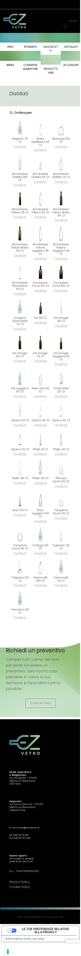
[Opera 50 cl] (61, 409)
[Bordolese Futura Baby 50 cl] (20, 233)
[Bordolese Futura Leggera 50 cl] (61, 233)
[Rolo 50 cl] (20, 499)
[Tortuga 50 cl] (40, 534)
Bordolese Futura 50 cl (40, 210)
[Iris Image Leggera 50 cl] (61, 341)
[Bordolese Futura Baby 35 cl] (61, 197)
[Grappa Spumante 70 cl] (20, 306)
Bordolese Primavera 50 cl (20, 285)
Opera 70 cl (20, 449)
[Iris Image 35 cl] (61, 306)
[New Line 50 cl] (40, 377)
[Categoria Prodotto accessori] (71, 60)
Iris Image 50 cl (20, 354)
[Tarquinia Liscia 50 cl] (20, 534)
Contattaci (40, 703)
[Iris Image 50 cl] (20, 341)
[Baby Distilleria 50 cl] (40, 127)
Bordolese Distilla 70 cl (61, 175)
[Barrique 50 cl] (61, 127)
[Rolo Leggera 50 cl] (40, 499)
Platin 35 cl (20, 478)
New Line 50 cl (40, 390)
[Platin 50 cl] (40, 466)
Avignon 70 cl (20, 140)
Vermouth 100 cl (40, 579)
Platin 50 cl (40, 478)
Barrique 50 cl (61, 140)
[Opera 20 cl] (20, 409)
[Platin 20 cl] (61, 438)
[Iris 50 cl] (40, 306)
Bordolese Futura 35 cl (20, 210)
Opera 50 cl (61, 420)
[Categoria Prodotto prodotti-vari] (50, 66)
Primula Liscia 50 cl (61, 479)
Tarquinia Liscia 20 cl (61, 511)
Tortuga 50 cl (40, 547)
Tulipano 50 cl (20, 579)
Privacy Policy (19, 882)
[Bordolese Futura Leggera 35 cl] (40, 233)
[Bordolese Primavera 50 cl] (20, 271)
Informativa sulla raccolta (24, 938)
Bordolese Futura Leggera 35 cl (40, 249)
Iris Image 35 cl (61, 319)
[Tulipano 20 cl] (61, 534)
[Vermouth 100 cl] (40, 566)
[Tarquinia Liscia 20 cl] (61, 499)
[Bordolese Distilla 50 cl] (40, 162)
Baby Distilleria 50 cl (40, 142)
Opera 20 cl (20, 420)
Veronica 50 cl (20, 611)
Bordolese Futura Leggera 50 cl (61, 249)
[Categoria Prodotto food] (30, 62)
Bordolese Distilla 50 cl (40, 175)
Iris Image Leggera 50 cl (61, 356)
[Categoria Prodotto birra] (10, 60)
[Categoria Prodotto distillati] (71, 42)
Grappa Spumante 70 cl (20, 321)
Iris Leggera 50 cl (20, 390)
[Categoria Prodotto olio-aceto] (50, 44)
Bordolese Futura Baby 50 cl (20, 247)
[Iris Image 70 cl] (40, 341)
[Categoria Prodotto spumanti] (30, 42)
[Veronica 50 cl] (20, 598)
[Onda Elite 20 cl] (61, 377)
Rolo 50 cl (20, 510)
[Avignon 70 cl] (20, 127)
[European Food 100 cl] (40, 271)
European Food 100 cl (40, 284)
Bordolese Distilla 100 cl (20, 177)
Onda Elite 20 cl (61, 390)
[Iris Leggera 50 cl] (20, 377)
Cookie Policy (19, 887)
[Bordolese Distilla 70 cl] (61, 162)
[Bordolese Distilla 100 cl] (20, 162)
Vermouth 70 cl (61, 579)
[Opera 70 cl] (20, 438)
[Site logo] (14, 20)
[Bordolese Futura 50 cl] (40, 197)
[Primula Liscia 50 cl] (61, 466)
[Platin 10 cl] (40, 438)
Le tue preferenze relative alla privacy (45, 930)
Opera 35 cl (41, 420)
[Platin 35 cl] (20, 466)
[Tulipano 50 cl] (20, 566)
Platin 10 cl (40, 449)
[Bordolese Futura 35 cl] (20, 197)
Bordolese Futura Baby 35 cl (61, 212)
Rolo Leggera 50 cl (40, 513)
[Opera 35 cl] (40, 409)
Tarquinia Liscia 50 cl (20, 547)
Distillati (20, 147)
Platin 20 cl (61, 449)
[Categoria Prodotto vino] (10, 42)
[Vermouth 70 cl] (61, 566)
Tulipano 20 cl (61, 547)
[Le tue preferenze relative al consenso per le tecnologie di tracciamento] (8, 951)
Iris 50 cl (40, 318)
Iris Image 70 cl (40, 354)
